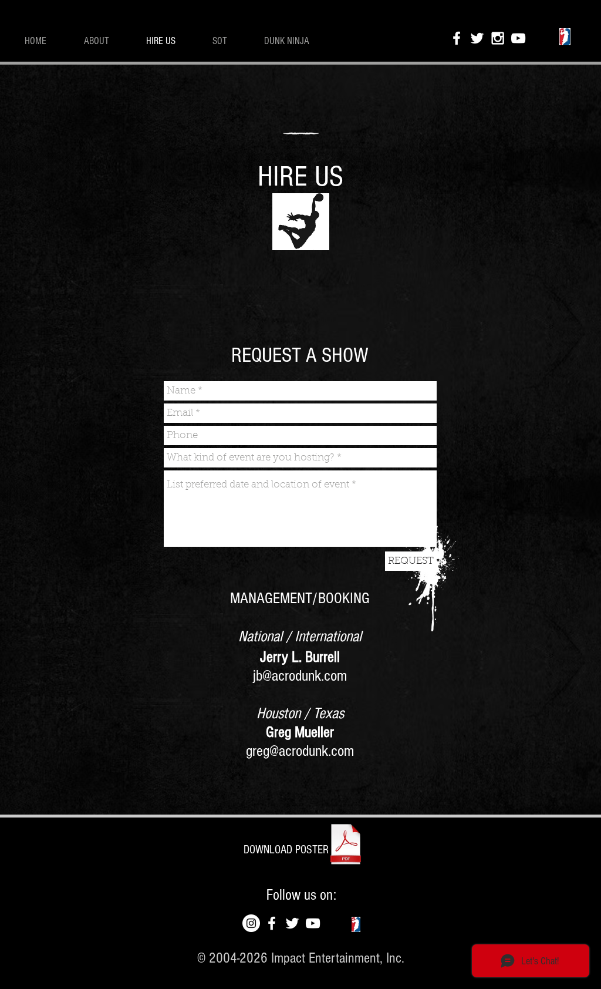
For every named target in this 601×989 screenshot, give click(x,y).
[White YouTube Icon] (518, 38)
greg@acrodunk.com (300, 751)
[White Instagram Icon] (498, 38)
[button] (285, 849)
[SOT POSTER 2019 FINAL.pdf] (345, 845)
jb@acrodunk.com (300, 676)
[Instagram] (251, 923)
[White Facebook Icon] (456, 38)
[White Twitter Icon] (477, 38)
